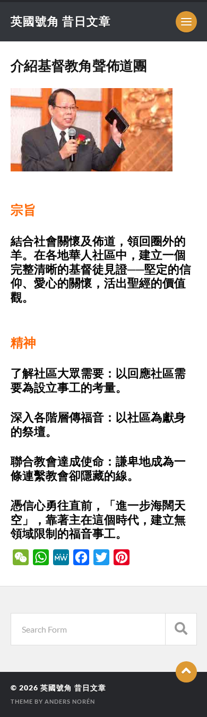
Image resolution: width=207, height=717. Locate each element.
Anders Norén (70, 701)
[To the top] (186, 672)
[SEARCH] (181, 629)
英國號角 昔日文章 (61, 21)
